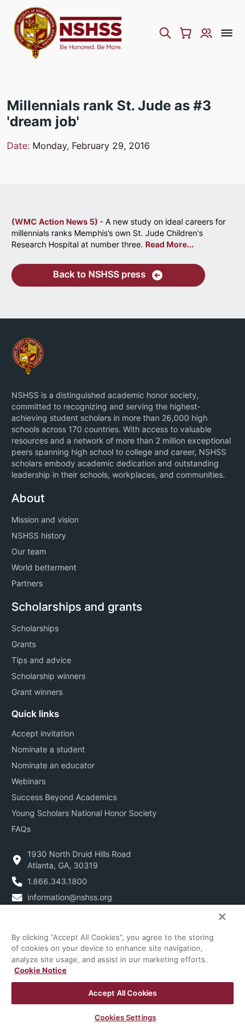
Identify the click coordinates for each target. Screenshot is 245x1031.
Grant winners (37, 692)
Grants (23, 644)
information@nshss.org (69, 897)
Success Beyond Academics (64, 797)
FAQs (21, 829)
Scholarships (35, 628)
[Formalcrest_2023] (27, 355)
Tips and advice (41, 660)
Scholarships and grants (76, 607)
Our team (28, 551)
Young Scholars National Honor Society (84, 813)
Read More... (169, 244)
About (27, 498)
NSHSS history (38, 535)
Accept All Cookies (122, 992)
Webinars (28, 781)
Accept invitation (42, 733)
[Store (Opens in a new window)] (186, 33)
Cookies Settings (125, 1017)
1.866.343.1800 (57, 881)
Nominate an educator (53, 765)
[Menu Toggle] (227, 33)
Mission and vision (45, 519)
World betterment (43, 567)
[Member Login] (206, 33)
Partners (27, 583)
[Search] (165, 33)
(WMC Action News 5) (55, 221)
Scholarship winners (48, 676)
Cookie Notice (40, 970)
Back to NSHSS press (99, 274)
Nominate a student (48, 749)
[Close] (222, 916)
